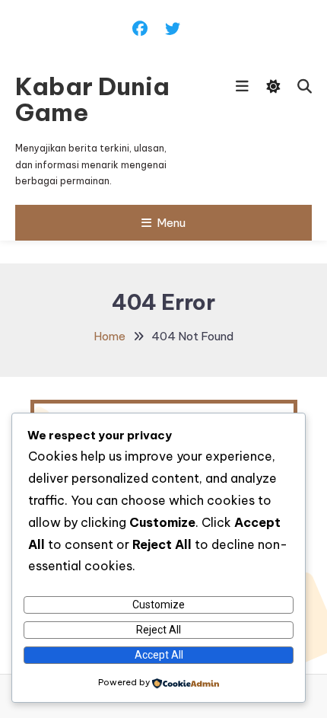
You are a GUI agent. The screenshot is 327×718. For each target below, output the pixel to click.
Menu (171, 222)
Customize (158, 604)
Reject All (158, 630)
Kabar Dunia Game (92, 99)
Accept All (159, 655)
